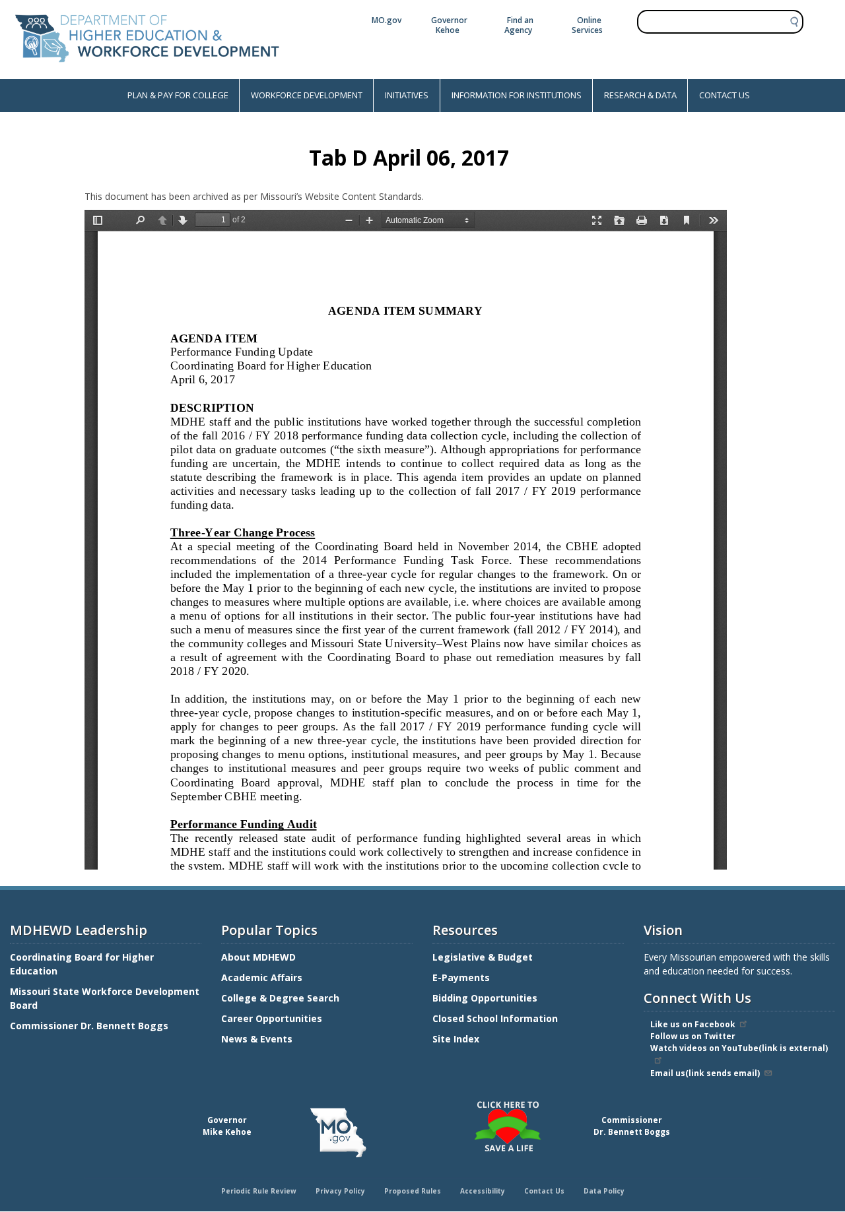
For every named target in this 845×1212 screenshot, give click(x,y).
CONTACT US (724, 95)
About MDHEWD (258, 957)
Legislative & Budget (483, 957)
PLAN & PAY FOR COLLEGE (177, 95)
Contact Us (544, 1191)
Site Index (457, 1039)
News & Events (256, 1039)
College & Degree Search (281, 998)
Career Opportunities (271, 1018)
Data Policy (604, 1191)
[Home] (147, 72)
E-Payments (461, 977)
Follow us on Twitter (692, 1036)
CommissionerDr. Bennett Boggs (631, 1125)
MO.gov (386, 20)
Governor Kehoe (449, 25)
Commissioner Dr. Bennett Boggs (89, 1025)
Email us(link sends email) (705, 1073)
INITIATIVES (406, 95)
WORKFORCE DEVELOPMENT (306, 95)
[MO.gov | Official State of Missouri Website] (338, 1132)
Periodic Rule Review (258, 1191)
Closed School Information (495, 1018)
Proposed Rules (412, 1191)
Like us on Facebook (692, 1024)
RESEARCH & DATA (640, 95)
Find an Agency (518, 25)
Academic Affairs (263, 977)
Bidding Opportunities (486, 998)
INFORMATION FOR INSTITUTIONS (517, 95)
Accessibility (482, 1191)
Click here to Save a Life (424, 1103)
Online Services (587, 25)
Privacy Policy (340, 1191)
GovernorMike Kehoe (227, 1125)
